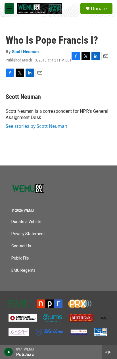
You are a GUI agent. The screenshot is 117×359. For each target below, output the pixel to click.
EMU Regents (23, 270)
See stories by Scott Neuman (36, 126)
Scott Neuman (25, 51)
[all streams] (109, 352)
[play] (8, 352)
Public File (20, 258)
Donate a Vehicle (26, 222)
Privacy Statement (28, 234)
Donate (99, 8)
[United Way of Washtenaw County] (100, 332)
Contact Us (21, 246)
